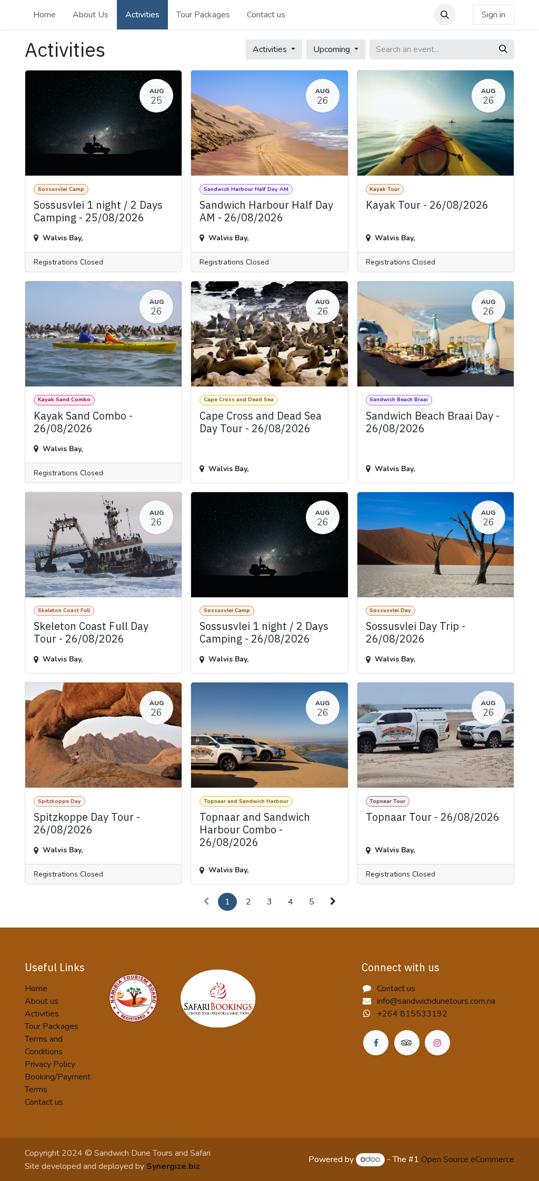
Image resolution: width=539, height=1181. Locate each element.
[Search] (503, 49)
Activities (42, 1014)
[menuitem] (44, 14)
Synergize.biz (173, 1166)
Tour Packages (51, 1026)
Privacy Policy (50, 1064)
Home (36, 988)
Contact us (44, 1102)
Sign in (493, 15)
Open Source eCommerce (467, 1159)
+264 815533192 (412, 1014)
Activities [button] (271, 49)
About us (41, 1001)
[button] (445, 15)
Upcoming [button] (332, 49)
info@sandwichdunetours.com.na (436, 1001)
